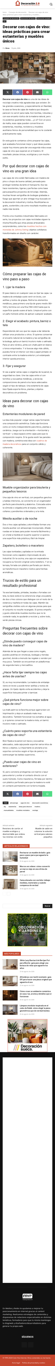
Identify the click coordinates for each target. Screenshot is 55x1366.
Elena (7, 48)
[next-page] (8, 893)
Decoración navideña (44, 18)
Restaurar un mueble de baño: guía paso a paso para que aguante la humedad (35, 855)
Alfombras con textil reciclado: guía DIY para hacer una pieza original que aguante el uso (36, 979)
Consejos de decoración (17, 12)
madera (37, 807)
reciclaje (35, 810)
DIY (4, 21)
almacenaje (14, 803)
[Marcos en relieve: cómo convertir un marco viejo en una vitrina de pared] (10, 870)
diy (5, 807)
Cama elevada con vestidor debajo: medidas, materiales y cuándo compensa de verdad (35, 882)
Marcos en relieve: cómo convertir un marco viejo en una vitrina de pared (35, 869)
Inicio (5, 12)
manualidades (9, 810)
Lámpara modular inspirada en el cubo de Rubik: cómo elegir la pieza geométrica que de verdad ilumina (35, 1008)
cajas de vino (25, 803)
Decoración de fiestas (28, 18)
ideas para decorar (25, 807)
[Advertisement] (27, 1170)
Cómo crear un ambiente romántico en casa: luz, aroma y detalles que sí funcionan (36, 994)
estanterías (12, 807)
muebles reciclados (23, 810)
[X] (30, 1344)
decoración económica (40, 803)
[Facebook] (24, 1344)
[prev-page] (4, 893)
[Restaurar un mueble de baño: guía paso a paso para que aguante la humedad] (10, 856)
